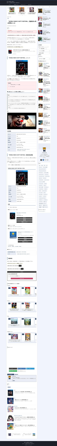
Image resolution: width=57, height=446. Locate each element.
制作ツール (45, 201)
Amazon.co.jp (22, 278)
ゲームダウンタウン (10, 1)
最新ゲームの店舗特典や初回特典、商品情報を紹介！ (28, 443)
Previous (8, 10)
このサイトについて (23, 4)
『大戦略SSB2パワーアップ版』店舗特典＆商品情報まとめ (47, 39)
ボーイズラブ (40, 194)
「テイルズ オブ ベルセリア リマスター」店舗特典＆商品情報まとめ (24, 417)
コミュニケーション (41, 176)
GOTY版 (9, 246)
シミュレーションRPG (42, 181)
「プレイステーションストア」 (17, 226)
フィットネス (40, 192)
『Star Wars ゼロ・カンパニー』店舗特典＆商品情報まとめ (46, 123)
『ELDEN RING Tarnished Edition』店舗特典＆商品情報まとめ (46, 98)
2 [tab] (19, 15)
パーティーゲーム (44, 190)
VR (46, 165)
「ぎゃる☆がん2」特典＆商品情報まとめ (20, 407)
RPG (42, 165)
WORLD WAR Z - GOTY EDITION (21, 212)
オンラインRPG (46, 172)
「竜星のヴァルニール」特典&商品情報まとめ (21, 399)
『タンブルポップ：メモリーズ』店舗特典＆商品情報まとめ (47, 25)
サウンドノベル (47, 176)
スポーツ (45, 185)
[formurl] (45, 160)
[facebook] (13, 380)
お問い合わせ (29, 4)
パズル (40, 190)
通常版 (13, 246)
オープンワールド (47, 101)
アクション (40, 167)
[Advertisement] (21, 357)
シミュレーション (48, 125)
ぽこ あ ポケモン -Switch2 (27, 294)
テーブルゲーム (46, 187)
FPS (39, 165)
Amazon (25, 237)
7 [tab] (23, 15)
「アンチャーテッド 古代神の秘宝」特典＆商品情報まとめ (23, 391)
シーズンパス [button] (13, 86)
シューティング (41, 183)
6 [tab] (22, 15)
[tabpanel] (12, 11)
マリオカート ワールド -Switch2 (14, 294)
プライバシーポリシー (42, 211)
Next (35, 10)
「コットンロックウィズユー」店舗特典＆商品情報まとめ (46, 130)
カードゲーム (46, 174)
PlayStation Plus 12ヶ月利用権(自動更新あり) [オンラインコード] (25, 232)
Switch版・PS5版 (18, 246)
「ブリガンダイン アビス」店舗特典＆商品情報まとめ (46, 138)
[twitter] (12, 380)
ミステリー (40, 196)
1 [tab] (18, 15)
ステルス (45, 183)
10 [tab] (25, 15)
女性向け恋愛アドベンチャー (42, 203)
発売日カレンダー (16, 4)
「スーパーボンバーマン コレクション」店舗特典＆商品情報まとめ (46, 66)
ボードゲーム (45, 194)
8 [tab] (24, 15)
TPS (8, 28)
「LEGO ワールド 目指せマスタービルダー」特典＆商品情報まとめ (24, 425)
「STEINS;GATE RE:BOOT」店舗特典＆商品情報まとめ (46, 107)
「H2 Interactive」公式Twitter (21, 150)
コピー (20, 265)
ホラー (44, 192)
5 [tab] (21, 15)
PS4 (8, 27)
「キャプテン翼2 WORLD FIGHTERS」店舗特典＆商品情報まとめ (46, 91)
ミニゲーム (44, 196)
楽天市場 (25, 239)
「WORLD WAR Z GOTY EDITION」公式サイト (23, 149)
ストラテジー (40, 185)
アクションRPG (45, 167)
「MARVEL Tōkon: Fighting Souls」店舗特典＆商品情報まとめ (46, 74)
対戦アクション (45, 205)
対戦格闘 (49, 76)
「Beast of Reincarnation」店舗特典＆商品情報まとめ (46, 115)
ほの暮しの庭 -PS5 (27, 325)
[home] (14, 380)
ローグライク (40, 201)
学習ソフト (40, 205)
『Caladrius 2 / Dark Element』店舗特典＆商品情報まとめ (46, 32)
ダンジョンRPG (41, 187)
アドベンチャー (41, 172)
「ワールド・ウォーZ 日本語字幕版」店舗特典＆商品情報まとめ (16, 108)
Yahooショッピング (25, 241)
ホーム (10, 4)
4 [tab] (20, 15)
